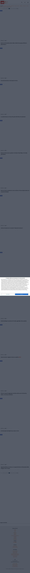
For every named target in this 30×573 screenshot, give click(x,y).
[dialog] (15, 286)
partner (7, 279)
